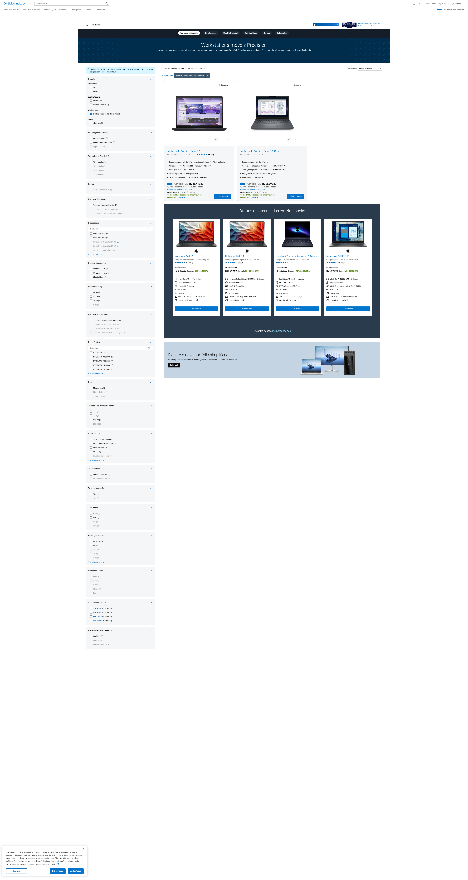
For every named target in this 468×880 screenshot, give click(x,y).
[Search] (149, 228)
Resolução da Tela (96, 535)
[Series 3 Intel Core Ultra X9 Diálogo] (118, 242)
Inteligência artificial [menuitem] (11, 10)
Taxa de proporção (96, 488)
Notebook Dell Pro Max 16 (183, 151)
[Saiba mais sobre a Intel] (349, 24)
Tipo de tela (93, 508)
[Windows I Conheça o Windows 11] (326, 25)
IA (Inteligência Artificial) (98, 132)
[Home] (87, 25)
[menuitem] (31, 10)
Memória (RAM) (95, 286)
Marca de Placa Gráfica (98, 314)
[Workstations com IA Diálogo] (114, 142)
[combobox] (71, 4)
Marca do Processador (98, 199)
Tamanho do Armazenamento (101, 406)
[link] (431, 3)
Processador (93, 223)
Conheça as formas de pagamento (180, 190)
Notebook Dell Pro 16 (337, 256)
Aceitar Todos (75, 871)
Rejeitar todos (57, 871)
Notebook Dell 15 (184, 256)
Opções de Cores (95, 571)
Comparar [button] (224, 85)
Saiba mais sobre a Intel (366, 26)
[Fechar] (83, 848)
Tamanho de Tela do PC (98, 156)
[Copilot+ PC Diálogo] (107, 146)
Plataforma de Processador (100, 630)
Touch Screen (94, 469)
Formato (92, 184)
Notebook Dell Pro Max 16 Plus (260, 151)
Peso (90, 382)
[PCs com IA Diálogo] (107, 138)
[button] (418, 3)
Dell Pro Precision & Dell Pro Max (190, 76)
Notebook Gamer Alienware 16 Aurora (296, 256)
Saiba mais (174, 365)
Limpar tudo (167, 76)
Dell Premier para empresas (454, 10)
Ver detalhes (196, 309)
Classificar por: (351, 68)
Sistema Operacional (97, 263)
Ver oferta (181, 197)
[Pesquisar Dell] (107, 3)
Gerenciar (16, 871)
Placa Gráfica (94, 342)
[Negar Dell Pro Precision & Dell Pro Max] (208, 75)
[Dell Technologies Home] (15, 3)
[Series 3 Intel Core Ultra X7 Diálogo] (118, 246)
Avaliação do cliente (97, 602)
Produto (91, 79)
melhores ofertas (281, 330)
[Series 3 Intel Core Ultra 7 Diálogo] (117, 250)
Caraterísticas (94, 433)
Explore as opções (222, 196)
